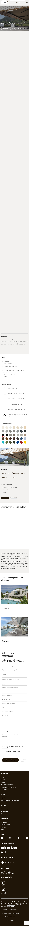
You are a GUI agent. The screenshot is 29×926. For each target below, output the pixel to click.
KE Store (3, 779)
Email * (4, 684)
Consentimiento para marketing (11, 751)
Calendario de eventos (7, 814)
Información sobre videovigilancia (10, 913)
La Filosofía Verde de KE (7, 784)
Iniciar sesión (5, 498)
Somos (2, 777)
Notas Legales (10, 920)
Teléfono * (12, 675)
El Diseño (3, 798)
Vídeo (2, 829)
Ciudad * (4, 692)
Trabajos (3, 782)
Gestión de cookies (10, 916)
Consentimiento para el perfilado (12, 755)
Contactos (4, 789)
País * (3, 708)
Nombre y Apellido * (7, 666)
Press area (3, 827)
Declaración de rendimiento (8, 787)
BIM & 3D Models (5, 824)
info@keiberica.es (11, 904)
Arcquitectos (4, 811)
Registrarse (14, 497)
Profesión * (5, 716)
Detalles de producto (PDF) (19, 473)
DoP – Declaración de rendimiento (10, 800)
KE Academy (4, 809)
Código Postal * (6, 700)
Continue (17, 2)
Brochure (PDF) (5, 473)
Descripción (5, 28)
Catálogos (4, 822)
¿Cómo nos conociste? (11, 724)
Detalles (13, 28)
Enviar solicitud (10, 760)
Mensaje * (5, 732)
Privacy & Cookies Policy (9, 909)
